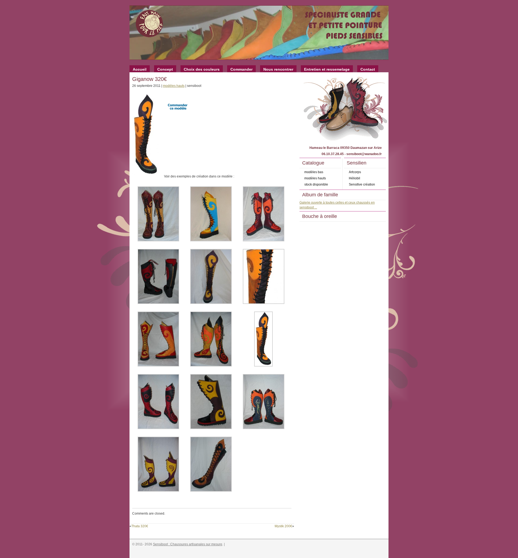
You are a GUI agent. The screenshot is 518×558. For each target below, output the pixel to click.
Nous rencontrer (278, 69)
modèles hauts (174, 86)
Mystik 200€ (283, 526)
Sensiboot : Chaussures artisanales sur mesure (187, 544)
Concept (165, 69)
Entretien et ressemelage (327, 69)
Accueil (139, 69)
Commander (241, 69)
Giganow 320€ (149, 79)
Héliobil (354, 178)
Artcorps (355, 172)
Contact (367, 69)
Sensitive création (362, 184)
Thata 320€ (139, 526)
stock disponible (316, 184)
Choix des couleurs (202, 69)
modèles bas (313, 172)
